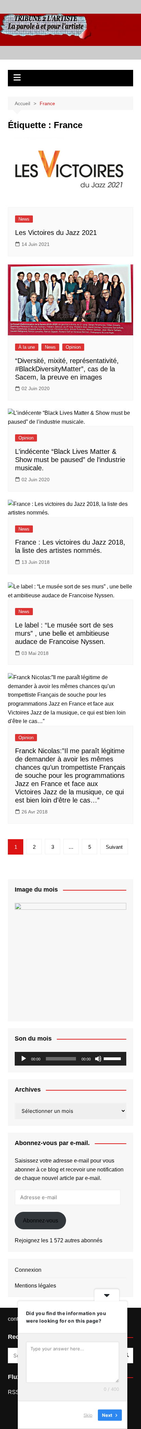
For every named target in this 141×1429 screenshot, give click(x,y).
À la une (26, 347)
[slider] (113, 1058)
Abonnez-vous (40, 1220)
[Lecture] (23, 1058)
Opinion (73, 347)
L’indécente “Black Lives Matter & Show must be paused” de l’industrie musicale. (70, 460)
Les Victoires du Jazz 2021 (56, 232)
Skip (88, 1415)
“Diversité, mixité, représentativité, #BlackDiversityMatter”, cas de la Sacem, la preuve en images (67, 369)
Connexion (28, 1270)
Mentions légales (35, 1286)
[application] (70, 1059)
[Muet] (98, 1058)
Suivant (114, 847)
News (23, 219)
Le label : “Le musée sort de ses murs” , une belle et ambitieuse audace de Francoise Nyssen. (64, 633)
